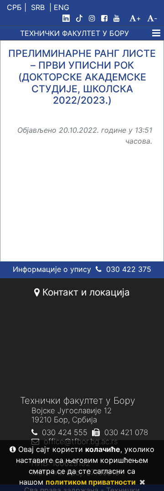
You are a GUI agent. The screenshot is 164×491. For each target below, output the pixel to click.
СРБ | (16, 7)
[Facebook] (106, 18)
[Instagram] (94, 18)
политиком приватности (91, 481)
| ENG (59, 7)
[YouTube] (120, 18)
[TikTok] (81, 18)
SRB (38, 7)
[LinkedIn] (67, 18)
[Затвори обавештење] (140, 482)
